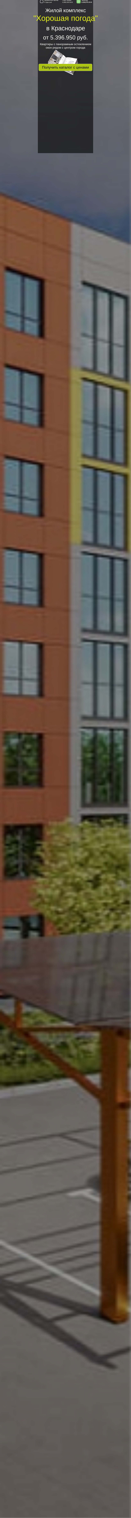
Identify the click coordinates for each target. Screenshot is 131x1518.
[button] (65, 67)
